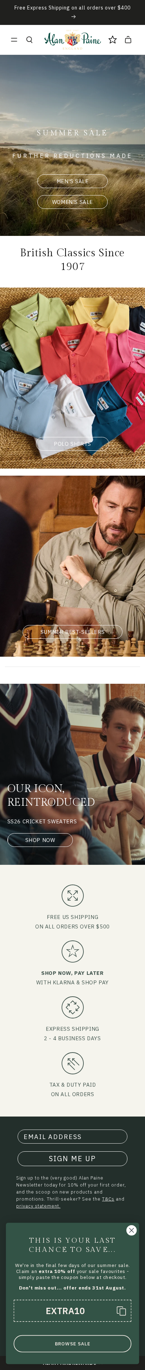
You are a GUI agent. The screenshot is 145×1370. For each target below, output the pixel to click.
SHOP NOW (40, 840)
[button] (14, 39)
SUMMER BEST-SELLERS (72, 632)
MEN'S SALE (73, 181)
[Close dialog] (131, 1230)
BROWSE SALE (72, 1344)
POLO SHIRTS (72, 443)
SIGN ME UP (72, 1158)
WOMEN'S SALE (72, 202)
